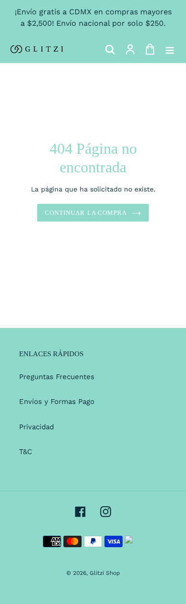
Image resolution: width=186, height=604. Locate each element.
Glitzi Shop (105, 573)
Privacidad (36, 427)
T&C (25, 451)
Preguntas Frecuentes (56, 376)
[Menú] (170, 49)
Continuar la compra (86, 212)
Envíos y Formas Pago (56, 401)
